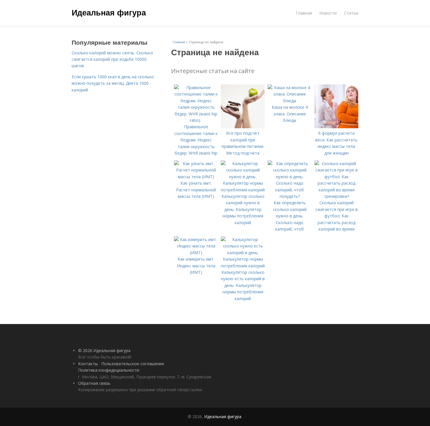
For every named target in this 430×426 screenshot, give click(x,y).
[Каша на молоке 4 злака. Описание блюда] (290, 100)
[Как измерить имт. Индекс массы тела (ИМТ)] (196, 252)
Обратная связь (94, 383)
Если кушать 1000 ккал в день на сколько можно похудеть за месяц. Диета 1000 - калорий (113, 83)
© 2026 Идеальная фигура (104, 350)
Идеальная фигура (109, 12)
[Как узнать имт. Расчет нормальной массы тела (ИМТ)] (196, 176)
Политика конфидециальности (108, 370)
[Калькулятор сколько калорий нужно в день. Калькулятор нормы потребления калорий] (243, 190)
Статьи (351, 13)
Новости (328, 13)
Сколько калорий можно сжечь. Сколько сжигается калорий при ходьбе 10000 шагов (112, 59)
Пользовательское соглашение (132, 363)
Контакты (88, 363)
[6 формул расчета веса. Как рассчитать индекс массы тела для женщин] (336, 126)
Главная (304, 13)
